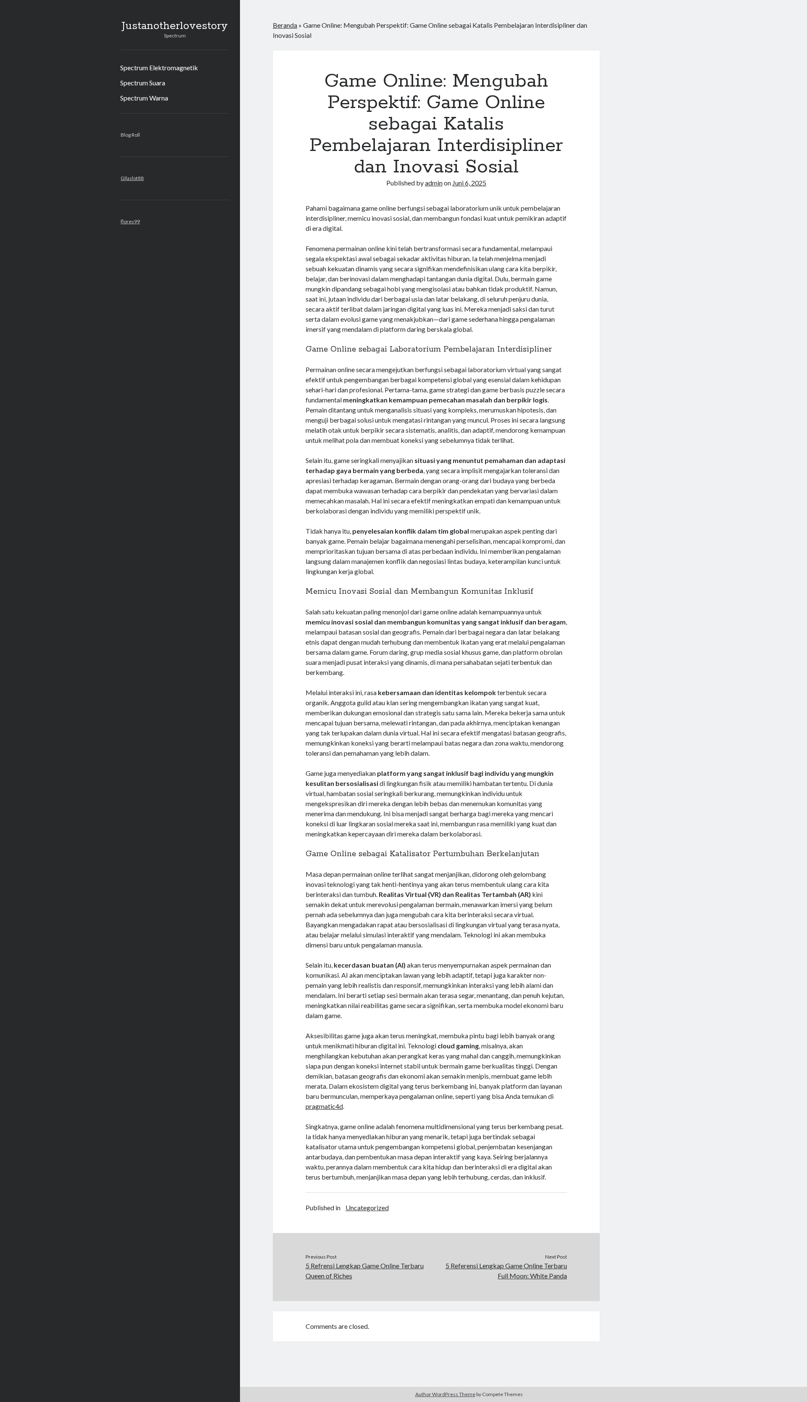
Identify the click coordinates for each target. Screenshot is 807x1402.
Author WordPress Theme (445, 1394)
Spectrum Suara (142, 83)
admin (434, 183)
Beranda (285, 25)
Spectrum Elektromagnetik (159, 67)
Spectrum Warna (144, 98)
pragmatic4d (324, 1106)
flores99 (130, 221)
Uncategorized (367, 1208)
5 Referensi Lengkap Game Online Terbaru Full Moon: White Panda (506, 1271)
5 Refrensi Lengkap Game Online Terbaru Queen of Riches (365, 1271)
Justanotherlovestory (174, 26)
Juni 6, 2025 (469, 183)
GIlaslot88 (132, 178)
